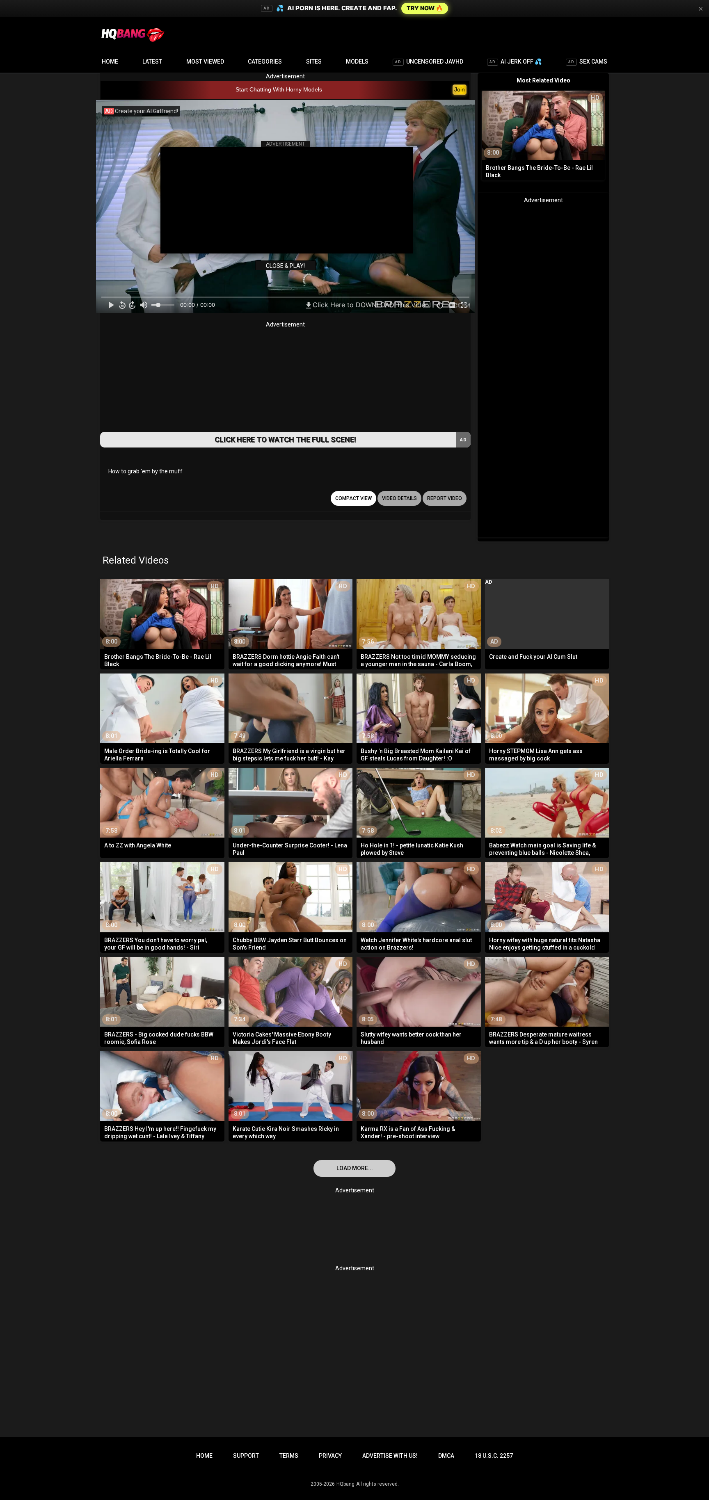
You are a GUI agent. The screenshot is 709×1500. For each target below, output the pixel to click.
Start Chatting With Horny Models (279, 89)
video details (399, 498)
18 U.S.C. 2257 (494, 1455)
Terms (288, 1455)
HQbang (345, 1484)
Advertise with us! (390, 1455)
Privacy (330, 1455)
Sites (314, 61)
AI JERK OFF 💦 (515, 61)
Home (110, 61)
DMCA (446, 1455)
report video (444, 498)
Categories (265, 61)
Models (357, 61)
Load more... (354, 1168)
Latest (152, 61)
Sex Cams (587, 61)
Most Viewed (205, 61)
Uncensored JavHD (429, 61)
